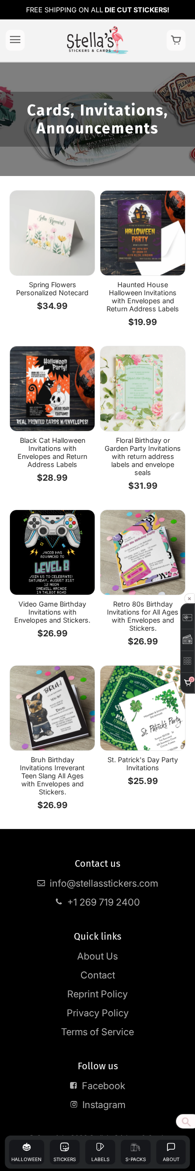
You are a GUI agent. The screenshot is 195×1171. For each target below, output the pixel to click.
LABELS (100, 1159)
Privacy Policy (98, 1013)
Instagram (103, 1104)
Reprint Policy (97, 994)
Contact (97, 975)
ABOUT (171, 1159)
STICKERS (64, 1159)
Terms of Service (97, 1032)
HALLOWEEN (26, 1159)
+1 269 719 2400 (103, 902)
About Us (97, 956)
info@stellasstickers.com (104, 883)
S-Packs (135, 1159)
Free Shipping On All (97, 10)
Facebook (103, 1086)
